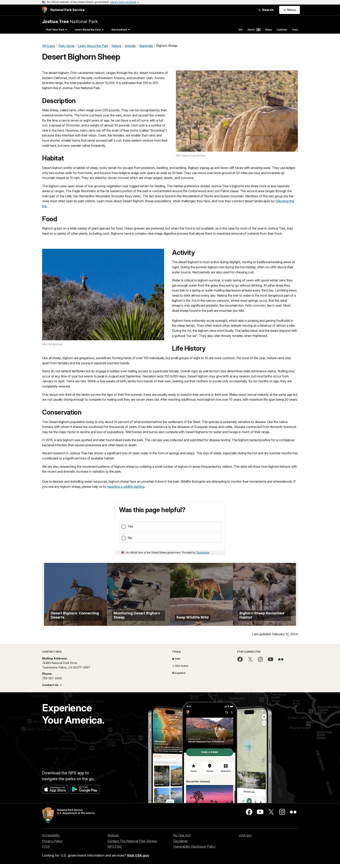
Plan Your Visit (55, 29)
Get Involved (119, 29)
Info (240, 29)
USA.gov (245, 835)
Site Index (181, 665)
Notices (113, 835)
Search (267, 10)
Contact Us (50, 685)
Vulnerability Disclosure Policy (194, 846)
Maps (268, 29)
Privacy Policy (52, 841)
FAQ (177, 658)
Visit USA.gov (138, 855)
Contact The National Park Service (132, 841)
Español (180, 672)
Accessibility (51, 835)
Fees (295, 29)
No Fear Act (181, 835)
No (130, 538)
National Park (70, 21)
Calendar (282, 29)
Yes (130, 526)
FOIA (46, 846)
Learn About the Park (88, 29)
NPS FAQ (114, 846)
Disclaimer (180, 841)
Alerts (253, 29)
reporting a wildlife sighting (125, 487)
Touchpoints (202, 552)
